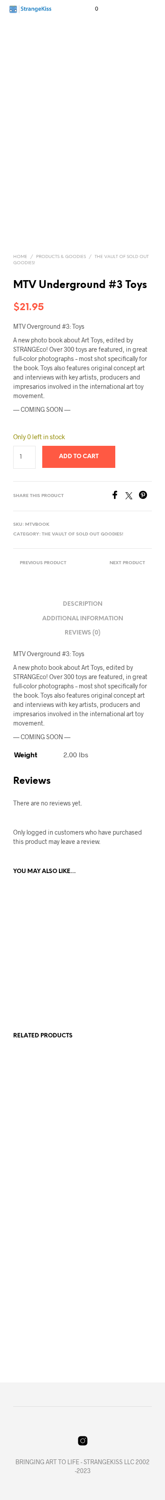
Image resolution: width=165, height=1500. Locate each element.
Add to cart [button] (34, 993)
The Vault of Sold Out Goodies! (82, 534)
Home (20, 256)
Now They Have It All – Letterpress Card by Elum (39, 1313)
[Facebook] (117, 496)
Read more (33, 1179)
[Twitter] (132, 496)
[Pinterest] (145, 496)
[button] (90, 8)
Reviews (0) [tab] (82, 633)
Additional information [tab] (82, 619)
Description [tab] (83, 604)
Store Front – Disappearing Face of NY (110, 1150)
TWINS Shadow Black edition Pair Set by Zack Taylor (37, 1150)
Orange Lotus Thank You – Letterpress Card (111, 1313)
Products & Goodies (61, 256)
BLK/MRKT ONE (35, 971)
